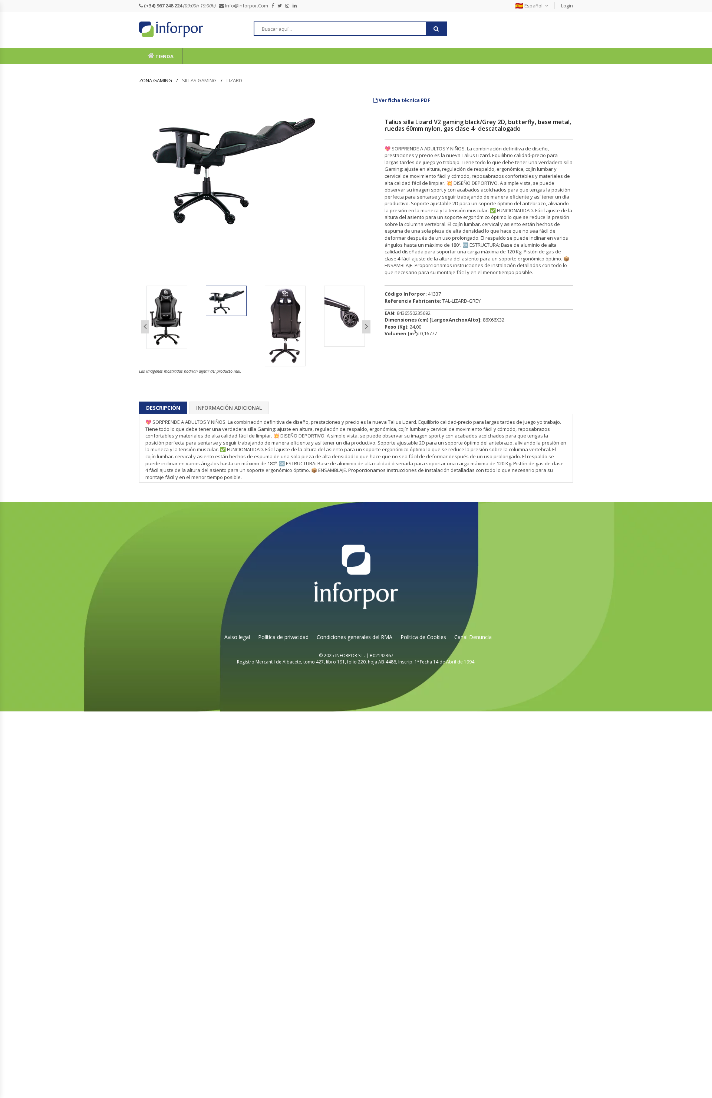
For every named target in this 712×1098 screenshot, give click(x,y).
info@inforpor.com (247, 5)
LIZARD (234, 80)
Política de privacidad (283, 636)
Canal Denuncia (473, 636)
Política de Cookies (423, 636)
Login (567, 5)
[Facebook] (274, 5)
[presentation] (145, 327)
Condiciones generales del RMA (354, 636)
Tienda (164, 56)
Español (533, 5)
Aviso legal (237, 636)
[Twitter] (281, 5)
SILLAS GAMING (199, 80)
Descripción (163, 407)
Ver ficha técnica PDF (404, 100)
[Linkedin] (296, 5)
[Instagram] (289, 5)
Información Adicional (229, 407)
